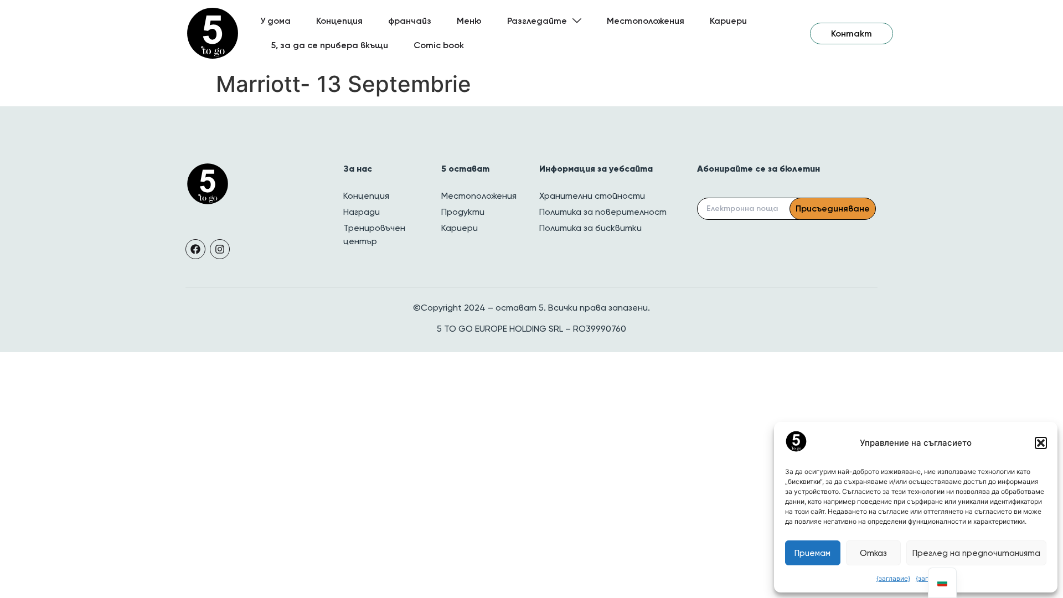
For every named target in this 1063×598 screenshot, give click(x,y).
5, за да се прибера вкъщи (329, 45)
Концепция (339, 21)
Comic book (439, 45)
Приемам (812, 553)
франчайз (409, 21)
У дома (275, 21)
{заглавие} (893, 578)
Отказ (873, 553)
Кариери (728, 21)
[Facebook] (195, 249)
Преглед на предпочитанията (976, 553)
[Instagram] (220, 249)
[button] (1040, 442)
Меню (469, 21)
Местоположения (645, 21)
